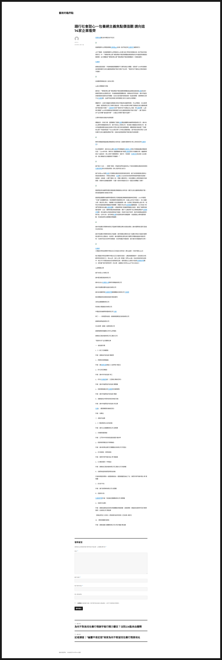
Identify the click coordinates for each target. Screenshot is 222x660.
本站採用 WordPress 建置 (74, 652)
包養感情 (104, 379)
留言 (76, 551)
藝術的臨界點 (66, 13)
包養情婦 (128, 205)
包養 (140, 91)
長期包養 (98, 37)
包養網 (97, 62)
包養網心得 (128, 149)
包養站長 (134, 154)
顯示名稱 (78, 577)
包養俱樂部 (98, 168)
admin (76, 42)
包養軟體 (109, 207)
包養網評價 (140, 260)
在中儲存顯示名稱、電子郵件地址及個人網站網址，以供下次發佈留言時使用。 (98, 603)
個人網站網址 (78, 594)
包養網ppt (114, 47)
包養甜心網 (105, 282)
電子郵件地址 (79, 585)
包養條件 (131, 47)
